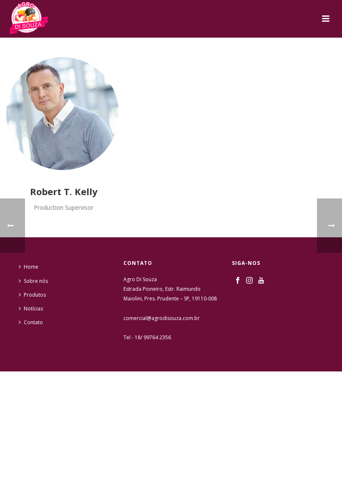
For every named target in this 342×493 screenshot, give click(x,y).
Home (31, 266)
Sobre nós (36, 281)
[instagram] (249, 281)
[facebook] (237, 281)
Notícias (33, 308)
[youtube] (261, 281)
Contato (33, 322)
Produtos (35, 294)
